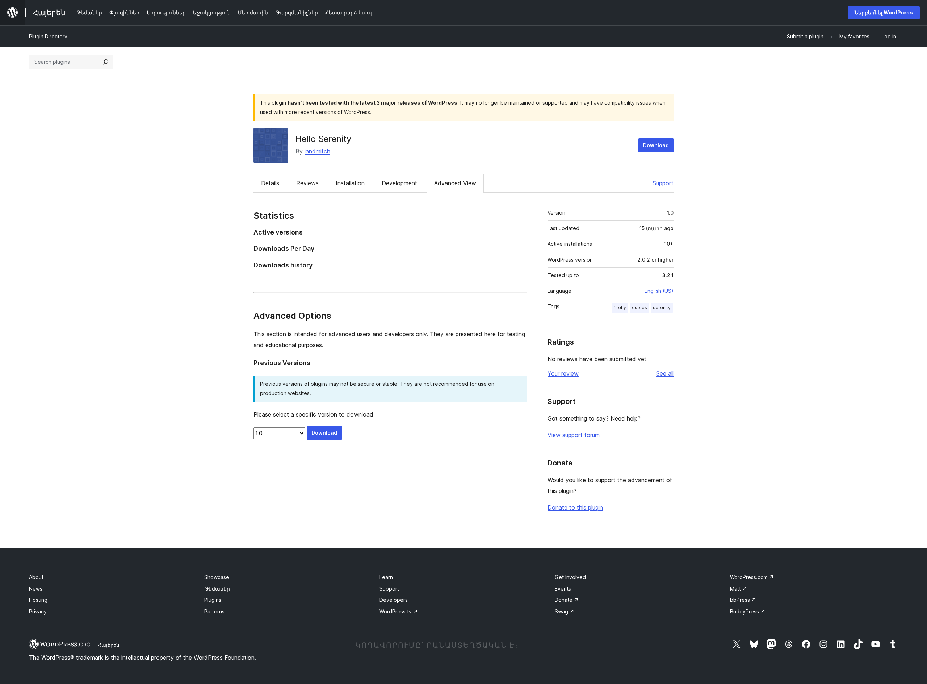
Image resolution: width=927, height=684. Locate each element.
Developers (393, 600)
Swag (564, 611)
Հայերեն (108, 645)
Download (656, 145)
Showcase (216, 577)
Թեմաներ (217, 589)
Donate (567, 600)
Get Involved (570, 577)
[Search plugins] (105, 62)
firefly (620, 307)
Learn (386, 577)
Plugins (212, 600)
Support (663, 183)
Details (270, 183)
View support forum (574, 435)
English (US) (659, 291)
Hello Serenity (323, 139)
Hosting (38, 600)
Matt (738, 589)
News (35, 589)
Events (563, 589)
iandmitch (317, 151)
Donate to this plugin (575, 507)
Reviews (307, 183)
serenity (662, 307)
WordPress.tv (398, 611)
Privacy (38, 611)
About (36, 577)
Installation (350, 183)
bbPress (743, 600)
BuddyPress (747, 611)
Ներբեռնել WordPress (884, 12)
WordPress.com (752, 577)
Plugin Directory (48, 36)
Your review (563, 373)
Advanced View (455, 183)
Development (399, 183)
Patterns (214, 611)
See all (665, 373)
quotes (639, 307)
